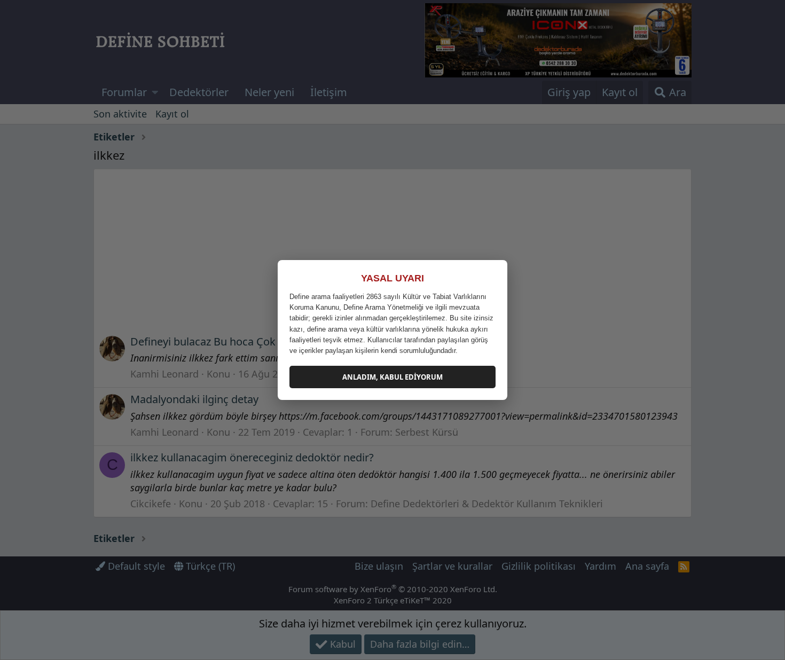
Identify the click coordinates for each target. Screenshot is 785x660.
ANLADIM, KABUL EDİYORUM (392, 377)
